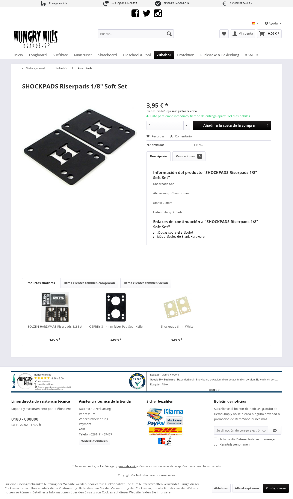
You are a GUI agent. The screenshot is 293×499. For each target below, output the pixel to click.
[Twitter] (146, 13)
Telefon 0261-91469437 (95, 434)
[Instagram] (158, 13)
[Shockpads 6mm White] (177, 307)
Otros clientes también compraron (89, 283)
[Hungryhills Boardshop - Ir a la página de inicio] (36, 39)
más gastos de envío (184, 111)
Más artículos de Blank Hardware (180, 236)
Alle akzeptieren (247, 488)
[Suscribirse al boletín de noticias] (274, 430)
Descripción (158, 156)
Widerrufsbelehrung (93, 419)
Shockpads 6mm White (177, 326)
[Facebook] (135, 13)
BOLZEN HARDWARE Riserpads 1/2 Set (54, 326)
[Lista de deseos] (224, 33)
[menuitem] (136, 33)
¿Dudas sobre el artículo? (174, 232)
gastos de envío (127, 466)
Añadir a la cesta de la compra (229, 125)
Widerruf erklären (94, 441)
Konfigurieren (276, 488)
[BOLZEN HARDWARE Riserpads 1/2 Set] (55, 307)
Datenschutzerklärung (95, 409)
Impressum (87, 414)
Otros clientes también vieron (146, 283)
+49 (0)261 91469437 (124, 3)
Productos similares (40, 283)
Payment (85, 424)
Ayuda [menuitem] (273, 23)
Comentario (183, 136)
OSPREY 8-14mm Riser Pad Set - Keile (116, 326)
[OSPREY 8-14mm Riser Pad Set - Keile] (116, 307)
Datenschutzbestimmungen (256, 439)
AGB (82, 429)
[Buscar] (169, 33)
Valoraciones (188, 156)
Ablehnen (221, 488)
